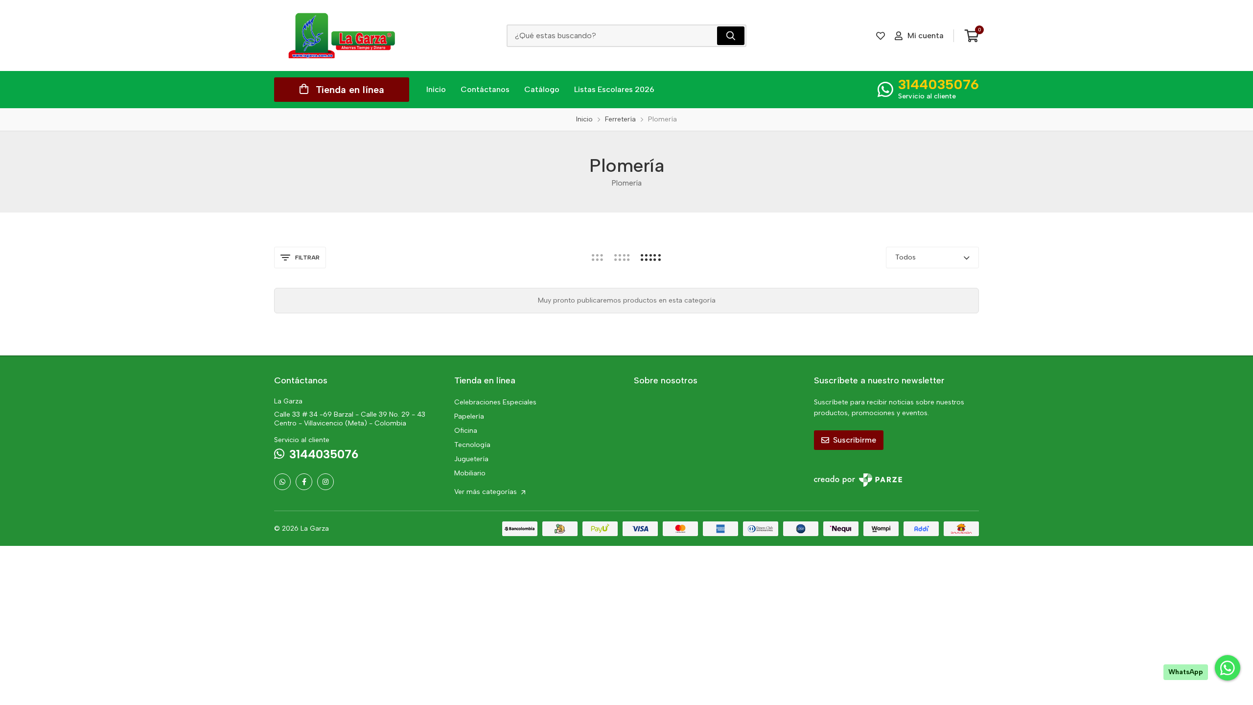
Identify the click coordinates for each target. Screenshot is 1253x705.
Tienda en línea (350, 89)
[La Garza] (341, 35)
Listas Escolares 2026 (614, 89)
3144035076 (938, 84)
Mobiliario (470, 473)
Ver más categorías (486, 492)
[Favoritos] (880, 35)
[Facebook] (304, 481)
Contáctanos (485, 89)
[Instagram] (325, 481)
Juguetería (471, 459)
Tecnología (472, 445)
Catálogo (541, 89)
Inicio (436, 89)
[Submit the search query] (730, 35)
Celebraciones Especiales (495, 402)
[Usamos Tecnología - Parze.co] (858, 480)
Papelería (469, 416)
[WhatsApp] (282, 481)
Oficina (465, 430)
